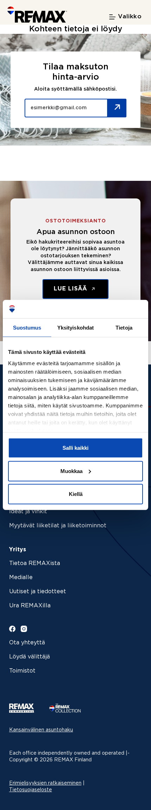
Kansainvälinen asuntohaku (41, 730)
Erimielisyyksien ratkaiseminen (45, 783)
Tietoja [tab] (124, 328)
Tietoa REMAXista (34, 563)
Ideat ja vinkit (28, 511)
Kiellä (76, 494)
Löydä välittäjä (29, 656)
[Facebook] (12, 629)
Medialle (21, 577)
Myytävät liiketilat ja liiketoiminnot (57, 525)
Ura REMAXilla (30, 605)
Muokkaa (71, 471)
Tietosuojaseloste (30, 790)
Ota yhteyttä (27, 642)
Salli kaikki (75, 448)
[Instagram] (24, 629)
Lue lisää (71, 289)
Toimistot (22, 671)
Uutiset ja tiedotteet (37, 591)
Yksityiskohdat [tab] (75, 328)
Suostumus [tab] (27, 328)
